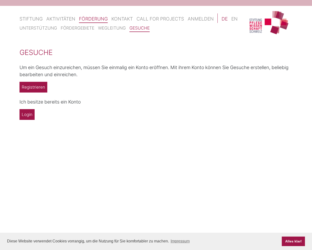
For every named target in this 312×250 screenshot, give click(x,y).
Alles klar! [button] (293, 241)
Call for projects (160, 19)
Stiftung (31, 19)
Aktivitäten (60, 19)
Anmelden (201, 19)
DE (225, 19)
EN (234, 19)
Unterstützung (38, 28)
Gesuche (139, 28)
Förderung (93, 19)
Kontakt (122, 19)
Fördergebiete (77, 28)
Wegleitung (112, 28)
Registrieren (33, 87)
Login (27, 114)
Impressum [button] (180, 241)
